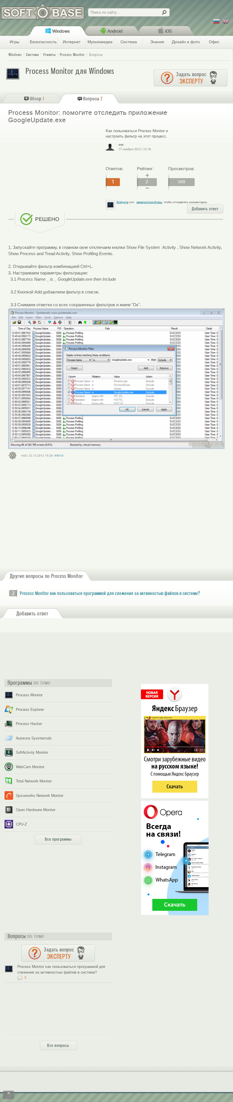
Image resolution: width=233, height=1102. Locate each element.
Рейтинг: (145, 168)
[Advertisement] (54, 169)
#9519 (59, 455)
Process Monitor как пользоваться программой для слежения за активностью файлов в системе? (110, 593)
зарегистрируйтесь (149, 202)
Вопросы (96, 55)
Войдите (122, 202)
